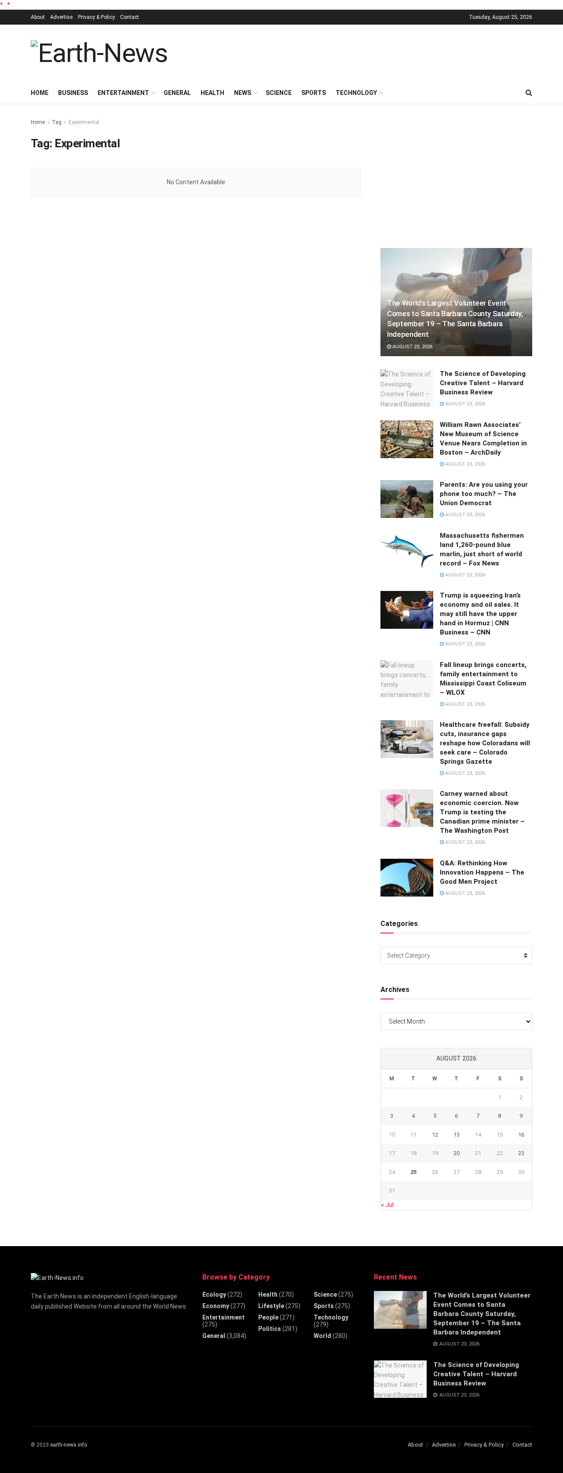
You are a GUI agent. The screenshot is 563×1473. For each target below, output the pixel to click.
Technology (356, 92)
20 (456, 1153)
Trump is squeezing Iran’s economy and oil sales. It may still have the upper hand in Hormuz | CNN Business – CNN (480, 613)
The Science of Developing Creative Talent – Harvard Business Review (483, 383)
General (177, 92)
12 (435, 1134)
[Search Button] (529, 93)
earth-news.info (68, 1445)
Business (73, 92)
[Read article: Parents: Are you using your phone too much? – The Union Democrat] (406, 499)
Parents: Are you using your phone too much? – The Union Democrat (484, 494)
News (242, 92)
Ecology (214, 1294)
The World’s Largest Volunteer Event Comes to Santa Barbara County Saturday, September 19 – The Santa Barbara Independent (481, 1313)
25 (413, 1172)
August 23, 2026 (411, 347)
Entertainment (123, 92)
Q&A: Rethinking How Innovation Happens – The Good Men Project (482, 872)
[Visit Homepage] (99, 53)
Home (39, 92)
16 (521, 1134)
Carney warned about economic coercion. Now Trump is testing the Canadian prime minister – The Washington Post (482, 812)
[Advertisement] (372, 52)
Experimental (84, 122)
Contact (129, 17)
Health (212, 92)
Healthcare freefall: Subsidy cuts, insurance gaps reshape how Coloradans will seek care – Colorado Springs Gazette (485, 743)
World (322, 1335)
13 (456, 1134)
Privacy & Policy (96, 17)
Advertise (61, 17)
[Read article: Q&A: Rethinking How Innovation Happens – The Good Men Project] (406, 878)
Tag (57, 122)
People (268, 1317)
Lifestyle (271, 1305)
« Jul (387, 1204)
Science (279, 92)
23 (521, 1153)
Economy (215, 1305)
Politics (269, 1328)
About (38, 17)
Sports (313, 92)
